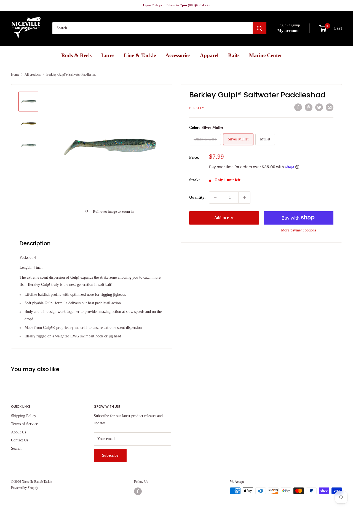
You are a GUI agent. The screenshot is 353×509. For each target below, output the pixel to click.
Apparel (209, 55)
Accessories (177, 55)
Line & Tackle (140, 55)
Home (15, 74)
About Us (18, 432)
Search (16, 448)
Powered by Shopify (24, 488)
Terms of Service (24, 424)
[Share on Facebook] (298, 107)
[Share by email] (329, 107)
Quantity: (197, 197)
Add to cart (224, 217)
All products (33, 74)
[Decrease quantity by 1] (215, 197)
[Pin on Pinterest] (308, 107)
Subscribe (110, 455)
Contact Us (19, 440)
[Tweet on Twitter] (319, 107)
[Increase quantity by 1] (244, 197)
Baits (233, 55)
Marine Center (265, 55)
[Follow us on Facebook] (138, 491)
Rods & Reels (76, 55)
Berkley (196, 108)
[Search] (259, 28)
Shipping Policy (23, 416)
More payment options (298, 230)
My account (288, 31)
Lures (107, 55)
